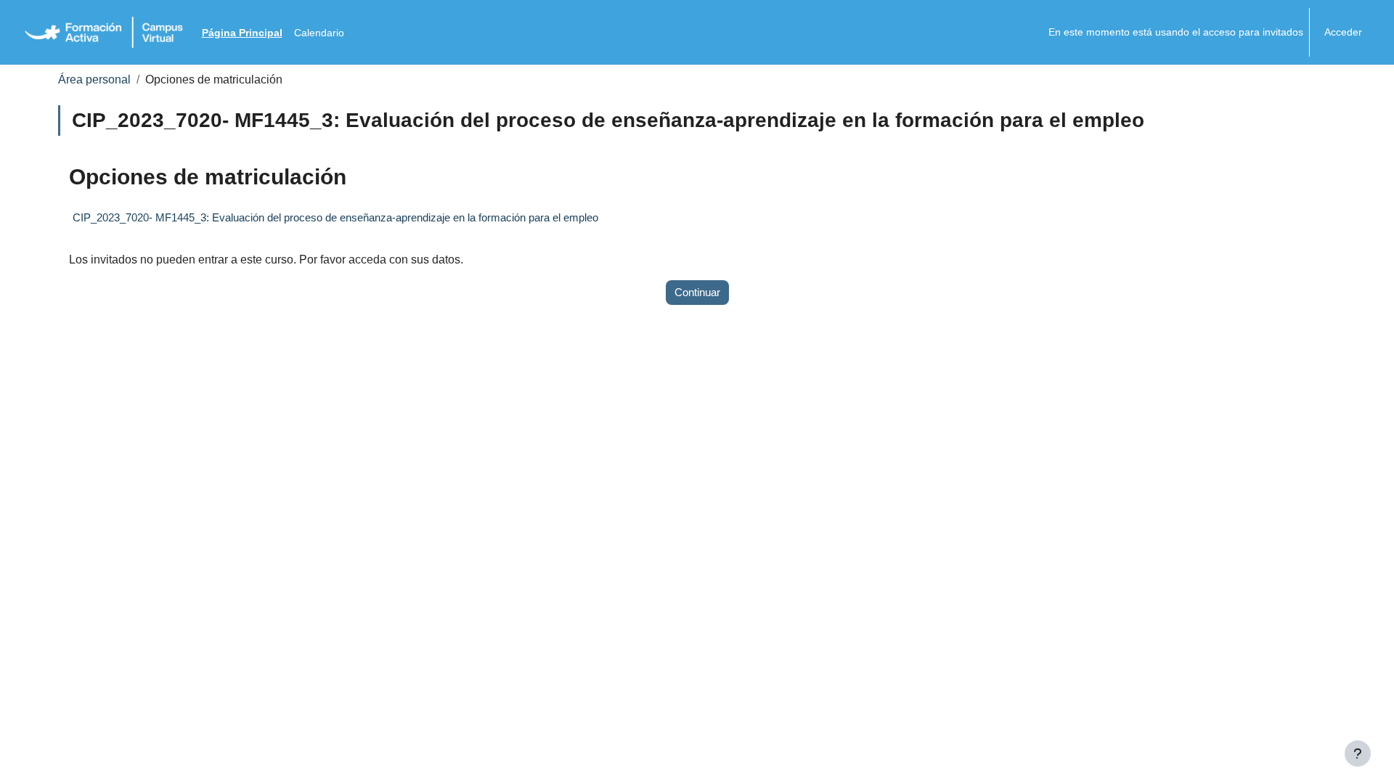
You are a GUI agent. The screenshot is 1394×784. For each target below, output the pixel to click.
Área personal (94, 79)
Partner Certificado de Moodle (722, 760)
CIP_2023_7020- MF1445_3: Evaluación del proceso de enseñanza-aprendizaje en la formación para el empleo (335, 217)
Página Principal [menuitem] (242, 32)
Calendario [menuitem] (319, 32)
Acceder (1343, 32)
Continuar (697, 292)
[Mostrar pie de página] (1358, 753)
